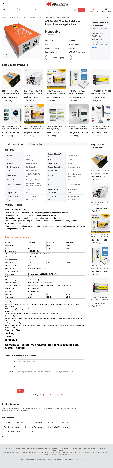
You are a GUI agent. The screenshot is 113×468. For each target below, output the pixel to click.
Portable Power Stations (31, 408)
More (94, 47)
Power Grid (19, 422)
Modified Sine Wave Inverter (66, 408)
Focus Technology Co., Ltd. (42, 459)
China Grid (7, 422)
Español (24, 452)
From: (13, 361)
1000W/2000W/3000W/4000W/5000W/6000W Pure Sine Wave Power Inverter (100, 299)
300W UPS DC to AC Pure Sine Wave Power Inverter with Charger (100, 172)
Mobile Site (53, 450)
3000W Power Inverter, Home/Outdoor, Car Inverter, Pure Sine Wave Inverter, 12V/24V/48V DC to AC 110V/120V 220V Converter (100, 235)
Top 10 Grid (29, 432)
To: (15, 366)
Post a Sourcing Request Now (54, 395)
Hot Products (9, 448)
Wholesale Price (66, 448)
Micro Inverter (7, 411)
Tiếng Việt (53, 454)
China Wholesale (54, 448)
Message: (12, 372)
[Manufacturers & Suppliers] (56, 4)
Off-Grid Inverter (21, 411)
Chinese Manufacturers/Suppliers (37, 448)
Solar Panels (48, 408)
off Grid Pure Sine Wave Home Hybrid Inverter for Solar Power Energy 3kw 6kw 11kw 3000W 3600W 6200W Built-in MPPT (100, 267)
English (17, 452)
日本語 (93, 452)
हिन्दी (99, 452)
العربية (81, 452)
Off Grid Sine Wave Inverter (34, 427)
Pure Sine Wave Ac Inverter (67, 422)
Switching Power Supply (10, 408)
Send (20, 390)
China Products (20, 448)
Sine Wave (50, 422)
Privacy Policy (89, 459)
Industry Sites (77, 448)
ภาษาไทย (105, 452)
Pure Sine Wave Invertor (12, 427)
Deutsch (65, 452)
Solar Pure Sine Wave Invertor (58, 427)
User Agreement (69, 459)
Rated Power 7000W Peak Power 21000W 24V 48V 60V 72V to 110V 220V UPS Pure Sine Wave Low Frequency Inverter (100, 204)
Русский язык (49, 452)
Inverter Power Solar (35, 422)
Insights (61, 450)
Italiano (58, 452)
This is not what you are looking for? (29, 395)
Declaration (79, 459)
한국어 (87, 452)
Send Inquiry (58, 57)
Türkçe (46, 454)
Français (40, 452)
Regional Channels (89, 448)
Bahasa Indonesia (63, 454)
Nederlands (73, 452)
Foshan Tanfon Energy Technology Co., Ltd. (100, 25)
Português (32, 452)
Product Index (101, 448)
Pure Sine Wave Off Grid (12, 432)
